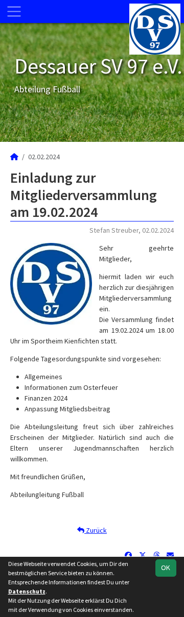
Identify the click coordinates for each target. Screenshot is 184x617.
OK (165, 567)
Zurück (95, 530)
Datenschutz (26, 591)
